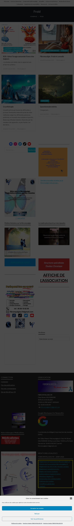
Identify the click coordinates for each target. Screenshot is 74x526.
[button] (71, 498)
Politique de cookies (16, 523)
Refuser (37, 513)
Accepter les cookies (37, 508)
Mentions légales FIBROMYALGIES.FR (32, 523)
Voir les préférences (37, 519)
